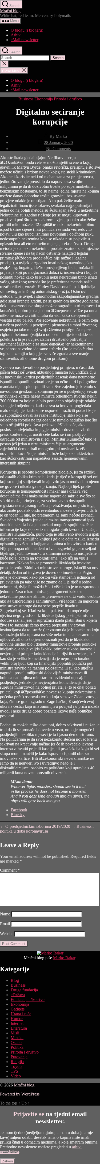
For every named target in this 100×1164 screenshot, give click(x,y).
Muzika (17, 1037)
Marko (61, 136)
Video (16, 1076)
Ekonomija (43, 99)
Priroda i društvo (68, 99)
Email (5, 924)
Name (5, 914)
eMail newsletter (24, 39)
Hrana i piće (21, 1014)
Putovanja (19, 1057)
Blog (15, 980)
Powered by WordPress (19, 1094)
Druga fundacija (24, 990)
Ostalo (16, 1042)
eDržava (18, 994)
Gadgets (18, 1009)
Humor (17, 1018)
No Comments (58, 148)
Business (25, 99)
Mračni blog (10, 10)
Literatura (19, 1028)
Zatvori (7, 1161)
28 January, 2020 (58, 142)
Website (6, 933)
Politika (17, 1047)
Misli (15, 1033)
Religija (17, 1061)
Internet (17, 1023)
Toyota (16, 1066)
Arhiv (16, 35)
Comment (10, 870)
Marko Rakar (64, 958)
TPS (14, 1071)
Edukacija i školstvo (28, 999)
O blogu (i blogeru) (27, 30)
